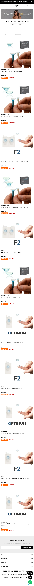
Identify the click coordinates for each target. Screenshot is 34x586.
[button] (27, 6)
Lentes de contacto (14, 32)
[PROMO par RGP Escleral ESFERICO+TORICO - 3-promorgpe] (17, 188)
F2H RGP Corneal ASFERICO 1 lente (11, 388)
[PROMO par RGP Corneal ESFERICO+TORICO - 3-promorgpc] (17, 143)
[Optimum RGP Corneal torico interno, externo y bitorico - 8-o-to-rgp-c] (17, 505)
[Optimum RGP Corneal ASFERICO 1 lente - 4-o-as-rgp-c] (17, 414)
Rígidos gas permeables (7, 34)
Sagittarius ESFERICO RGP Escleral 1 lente (13, 71)
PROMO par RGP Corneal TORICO (11, 252)
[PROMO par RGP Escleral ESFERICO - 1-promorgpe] (17, 97)
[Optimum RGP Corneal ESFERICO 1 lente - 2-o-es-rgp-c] (17, 324)
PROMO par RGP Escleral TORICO (11, 297)
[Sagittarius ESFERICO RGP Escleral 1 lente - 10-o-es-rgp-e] (17, 52)
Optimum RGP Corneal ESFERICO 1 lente (13, 343)
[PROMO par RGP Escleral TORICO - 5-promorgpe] (17, 278)
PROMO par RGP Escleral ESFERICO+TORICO (14, 207)
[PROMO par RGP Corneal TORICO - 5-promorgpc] (17, 233)
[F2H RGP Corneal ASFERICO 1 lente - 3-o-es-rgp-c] (17, 369)
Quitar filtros (18, 34)
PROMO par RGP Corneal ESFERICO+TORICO (14, 162)
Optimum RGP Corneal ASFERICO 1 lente (13, 433)
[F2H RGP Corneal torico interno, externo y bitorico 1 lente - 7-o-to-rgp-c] (17, 459)
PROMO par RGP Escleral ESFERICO (12, 116)
